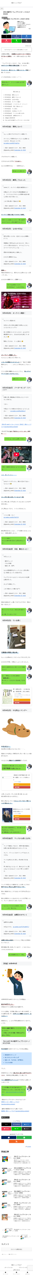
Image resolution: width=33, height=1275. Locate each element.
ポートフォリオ (8, 1267)
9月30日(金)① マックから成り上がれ (14, 113)
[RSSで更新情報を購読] (16, 1141)
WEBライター (6, 1117)
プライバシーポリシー (24, 1267)
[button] (27, 41)
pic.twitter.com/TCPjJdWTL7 (21, 927)
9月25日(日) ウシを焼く (11, 108)
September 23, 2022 (20, 418)
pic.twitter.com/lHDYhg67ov (11, 143)
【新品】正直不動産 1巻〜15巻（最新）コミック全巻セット (21, 777)
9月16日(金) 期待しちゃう (12, 95)
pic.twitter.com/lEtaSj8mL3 (17, 411)
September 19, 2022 (20, 264)
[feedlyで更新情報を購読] (24, 1137)
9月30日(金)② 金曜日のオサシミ (13, 115)
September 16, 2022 (20, 150)
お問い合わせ (16, 1270)
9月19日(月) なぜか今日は (12, 99)
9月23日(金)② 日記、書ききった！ (14, 106)
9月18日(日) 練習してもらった (13, 97)
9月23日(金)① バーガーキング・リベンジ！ (16, 104)
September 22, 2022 (20, 348)
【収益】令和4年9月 (10, 118)
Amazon (17, 700)
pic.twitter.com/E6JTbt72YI (11, 517)
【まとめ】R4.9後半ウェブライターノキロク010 (17, 120)
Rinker (20, 693)
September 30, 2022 (20, 878)
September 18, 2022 (20, 208)
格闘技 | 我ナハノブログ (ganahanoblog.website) (15, 1111)
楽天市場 (17, 702)
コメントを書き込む (16, 1249)
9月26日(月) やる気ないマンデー (13, 111)
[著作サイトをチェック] (8, 1137)
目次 (14, 91)
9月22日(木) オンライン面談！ (13, 101)
